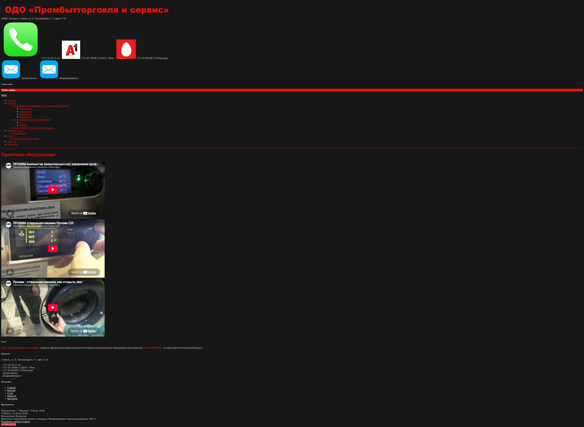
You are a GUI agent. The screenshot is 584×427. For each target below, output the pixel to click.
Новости (11, 141)
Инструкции (19, 133)
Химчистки (25, 117)
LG (21, 122)
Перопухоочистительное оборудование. (34, 128)
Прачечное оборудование (28, 154)
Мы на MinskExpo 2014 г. (26, 138)
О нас (10, 136)
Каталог (11, 103)
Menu (4, 95)
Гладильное (25, 114)
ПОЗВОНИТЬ (8, 424)
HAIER (23, 125)
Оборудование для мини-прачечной (31, 119)
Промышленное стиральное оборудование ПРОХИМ (41, 106)
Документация (15, 130)
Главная (11, 100)
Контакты (12, 144)
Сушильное (25, 111)
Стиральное (25, 108)
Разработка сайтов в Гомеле (15, 421)
